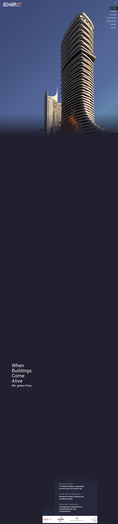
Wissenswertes (111, 21)
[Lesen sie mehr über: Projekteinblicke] (70, 519)
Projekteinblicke (111, 18)
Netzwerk (113, 24)
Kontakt (113, 27)
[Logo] (12, 4)
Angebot (113, 11)
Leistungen (112, 14)
